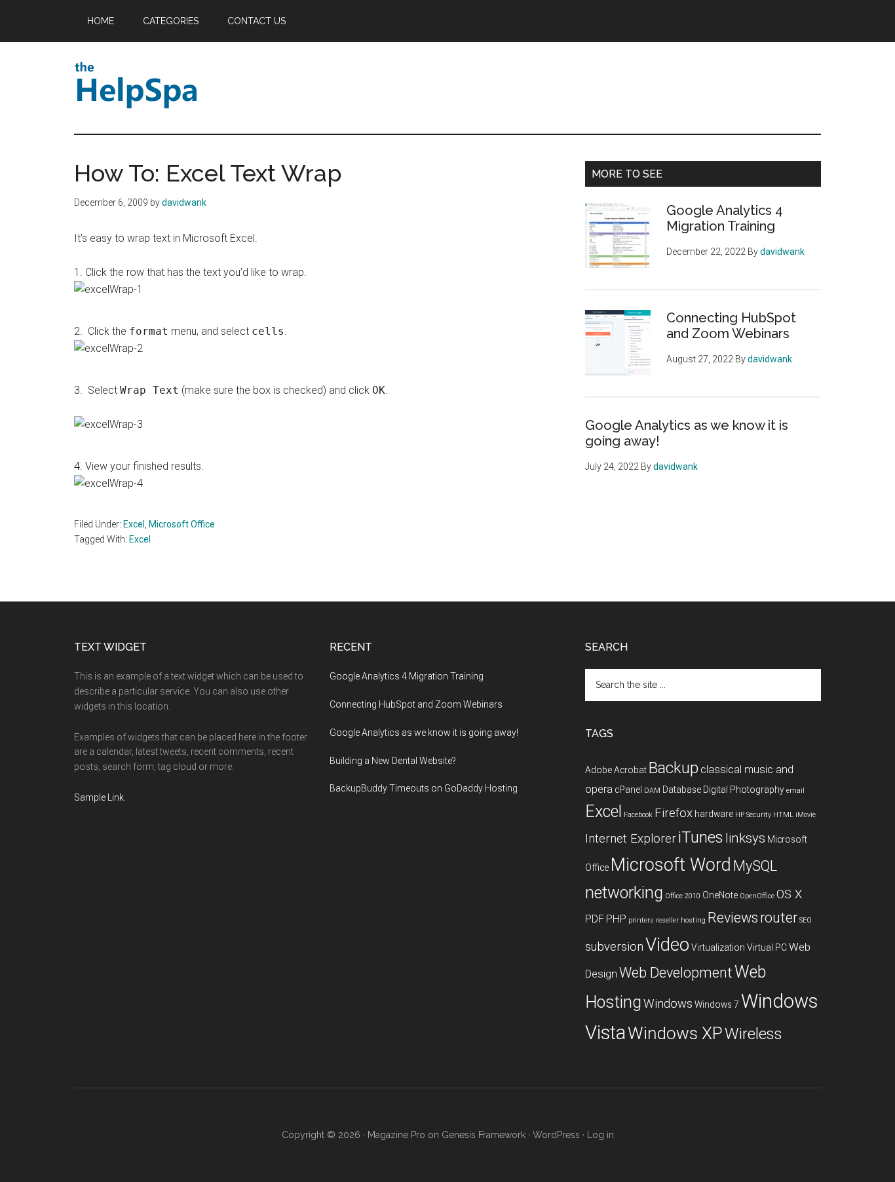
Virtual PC (767, 947)
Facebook (638, 814)
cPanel (628, 789)
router (778, 917)
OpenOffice (757, 896)
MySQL (755, 866)
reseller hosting (681, 920)
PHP (616, 919)
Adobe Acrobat (616, 770)
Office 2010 (682, 896)
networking (624, 892)
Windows (668, 1004)
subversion (614, 947)
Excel (134, 524)
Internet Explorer (630, 838)
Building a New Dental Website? (393, 760)
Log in (600, 1135)
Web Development (676, 972)
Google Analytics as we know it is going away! (424, 732)
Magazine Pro (396, 1135)
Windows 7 (717, 1004)
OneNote (720, 895)
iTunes (700, 837)
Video (667, 944)
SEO (805, 920)
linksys (745, 838)
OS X (789, 894)
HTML (783, 814)
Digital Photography (743, 789)
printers (641, 920)
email (795, 790)
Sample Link (99, 797)
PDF (594, 919)
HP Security (753, 814)
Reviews (733, 917)
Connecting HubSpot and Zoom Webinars (731, 325)
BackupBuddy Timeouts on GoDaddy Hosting (424, 788)
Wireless (753, 1034)
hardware (714, 814)
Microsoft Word (671, 864)
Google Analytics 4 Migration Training (724, 218)
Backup (673, 768)
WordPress (556, 1135)
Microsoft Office (182, 524)
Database (681, 789)
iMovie (805, 814)
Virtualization (718, 947)
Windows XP (675, 1033)
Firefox (674, 813)
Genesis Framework (483, 1135)
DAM (652, 790)
